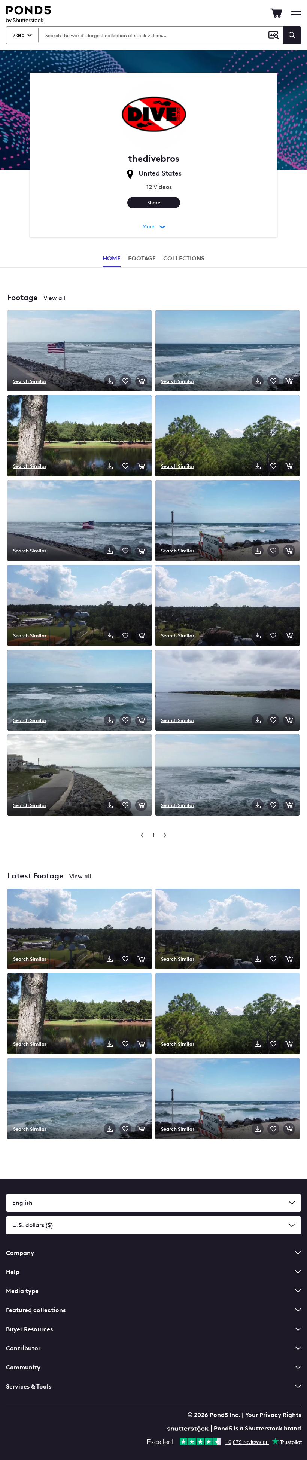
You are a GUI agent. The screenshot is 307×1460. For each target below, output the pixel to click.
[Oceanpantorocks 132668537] (227, 351)
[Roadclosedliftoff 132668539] (227, 521)
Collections (183, 258)
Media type (22, 1291)
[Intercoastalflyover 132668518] (227, 691)
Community (23, 1367)
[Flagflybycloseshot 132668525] (79, 351)
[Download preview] (110, 381)
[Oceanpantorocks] (79, 1099)
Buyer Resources (29, 1329)
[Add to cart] (141, 381)
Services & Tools (28, 1386)
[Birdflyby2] (79, 930)
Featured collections (36, 1310)
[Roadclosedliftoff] (227, 1099)
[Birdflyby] (227, 930)
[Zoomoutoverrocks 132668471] (79, 775)
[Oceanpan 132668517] (79, 691)
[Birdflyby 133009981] (227, 606)
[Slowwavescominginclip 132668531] (227, 775)
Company (20, 1252)
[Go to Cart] (276, 13)
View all (54, 298)
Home (112, 258)
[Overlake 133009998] (79, 436)
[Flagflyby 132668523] (79, 521)
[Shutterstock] (189, 1428)
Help (12, 1271)
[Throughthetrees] (227, 1014)
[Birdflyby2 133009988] (79, 606)
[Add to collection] (125, 381)
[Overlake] (79, 1014)
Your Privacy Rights (273, 1414)
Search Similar (29, 381)
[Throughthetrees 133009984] (227, 436)
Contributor (23, 1348)
